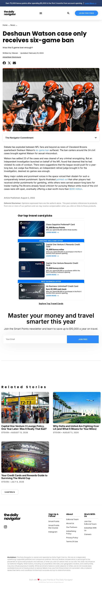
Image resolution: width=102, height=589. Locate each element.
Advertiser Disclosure (12, 57)
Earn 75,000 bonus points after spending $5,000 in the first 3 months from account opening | (45, 3)
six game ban (42, 150)
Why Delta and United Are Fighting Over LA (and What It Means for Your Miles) (76, 427)
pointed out (62, 179)
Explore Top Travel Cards (51, 303)
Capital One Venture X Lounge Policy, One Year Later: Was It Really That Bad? (24, 427)
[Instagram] (5, 527)
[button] (4, 63)
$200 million (75, 189)
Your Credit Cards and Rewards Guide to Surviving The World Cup (24, 477)
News (12, 25)
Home (5, 25)
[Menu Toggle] (40, 13)
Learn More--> (90, 3)
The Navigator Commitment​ (19, 137)
